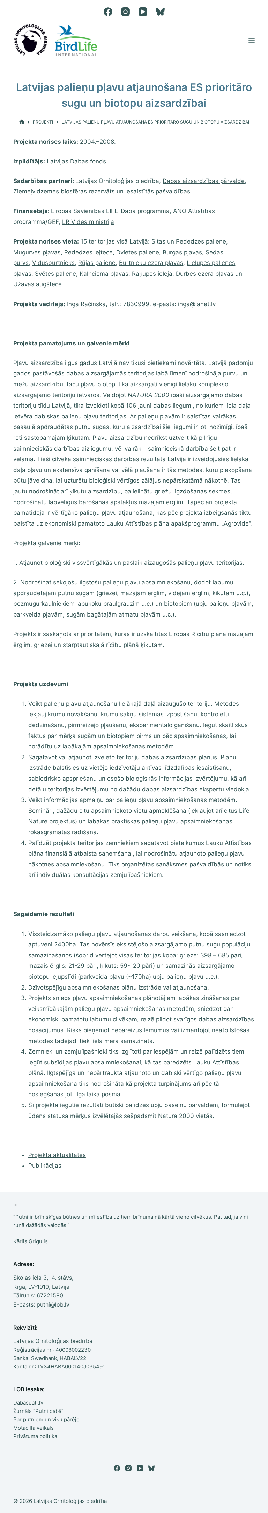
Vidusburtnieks (53, 262)
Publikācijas (44, 1165)
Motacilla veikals (33, 1427)
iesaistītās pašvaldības (157, 191)
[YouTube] (143, 11)
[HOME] (21, 122)
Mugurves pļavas (37, 252)
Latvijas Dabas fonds (75, 161)
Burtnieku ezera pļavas (151, 262)
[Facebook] (108, 11)
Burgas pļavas (182, 252)
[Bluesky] (160, 11)
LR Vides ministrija (88, 221)
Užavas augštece (37, 284)
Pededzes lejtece (88, 252)
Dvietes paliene (137, 252)
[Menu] (251, 40)
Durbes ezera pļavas (204, 273)
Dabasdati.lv (28, 1402)
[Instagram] (125, 11)
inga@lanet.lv (197, 304)
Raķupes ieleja (152, 273)
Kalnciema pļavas (104, 273)
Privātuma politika (35, 1436)
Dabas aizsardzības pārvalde (204, 180)
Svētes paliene (55, 273)
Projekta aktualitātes (57, 1155)
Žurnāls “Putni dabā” (38, 1411)
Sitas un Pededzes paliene (188, 241)
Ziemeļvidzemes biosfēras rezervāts (64, 191)
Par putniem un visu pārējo (46, 1419)
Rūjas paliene (97, 262)
